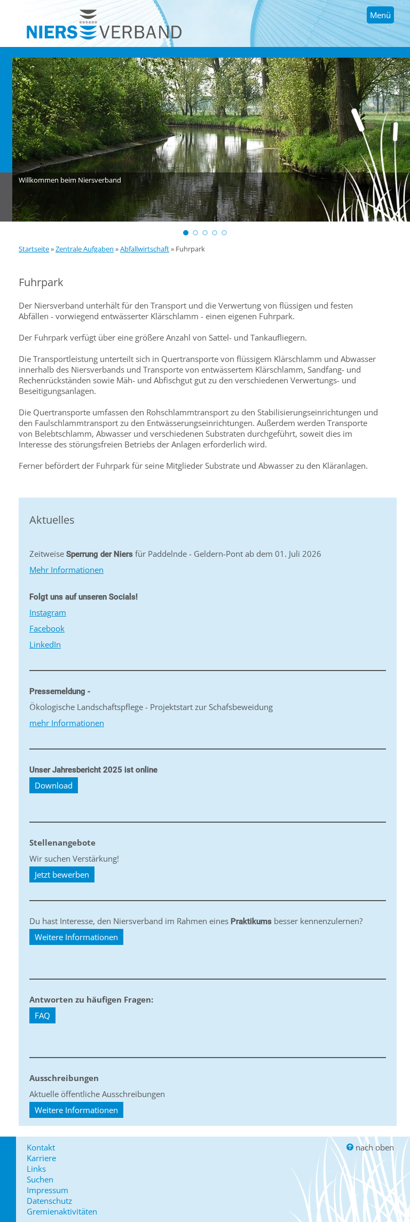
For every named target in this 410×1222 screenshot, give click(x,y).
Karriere (41, 1158)
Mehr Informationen (66, 569)
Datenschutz (49, 1200)
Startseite (34, 249)
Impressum (47, 1190)
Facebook (47, 628)
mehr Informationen (66, 723)
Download (54, 785)
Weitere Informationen (76, 937)
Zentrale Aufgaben (85, 249)
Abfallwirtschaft (144, 249)
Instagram (47, 612)
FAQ (42, 1015)
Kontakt (41, 1147)
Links (36, 1168)
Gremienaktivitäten (62, 1211)
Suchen (40, 1179)
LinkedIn (45, 644)
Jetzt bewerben (62, 874)
